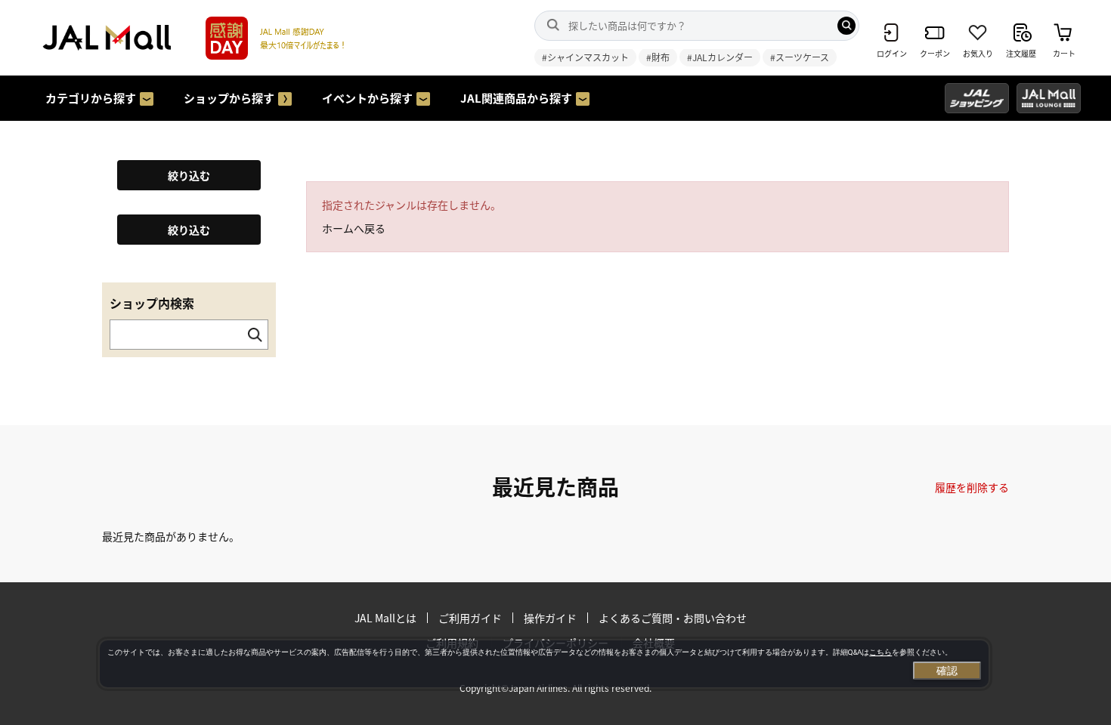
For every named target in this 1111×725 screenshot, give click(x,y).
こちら (880, 652)
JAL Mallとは (385, 617)
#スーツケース (799, 57)
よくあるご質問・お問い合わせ (673, 617)
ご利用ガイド (470, 617)
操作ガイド (550, 617)
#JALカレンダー (720, 57)
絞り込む (189, 175)
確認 (947, 671)
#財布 (658, 57)
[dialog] (544, 663)
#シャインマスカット (585, 57)
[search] (846, 26)
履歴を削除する (972, 487)
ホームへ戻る (353, 228)
